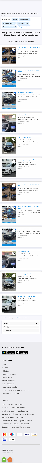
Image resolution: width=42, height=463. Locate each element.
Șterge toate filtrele (24, 27)
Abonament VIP (7, 377)
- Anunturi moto (12, 417)
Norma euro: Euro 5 (8, 27)
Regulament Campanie (10, 393)
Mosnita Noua (24, 19)
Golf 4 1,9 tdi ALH (23, 115)
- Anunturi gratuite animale (17, 421)
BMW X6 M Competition (25, 92)
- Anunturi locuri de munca (15, 411)
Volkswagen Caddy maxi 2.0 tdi (27, 160)
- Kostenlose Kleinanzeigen (16, 427)
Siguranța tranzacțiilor (10, 387)
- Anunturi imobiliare (13, 408)
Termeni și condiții (8, 381)
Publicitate (5, 371)
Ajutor (4, 365)
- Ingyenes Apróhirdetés (16, 424)
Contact (5, 368)
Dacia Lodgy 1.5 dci (24, 137)
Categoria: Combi (8, 23)
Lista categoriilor (8, 384)
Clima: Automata (22, 23)
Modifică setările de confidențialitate (15, 390)
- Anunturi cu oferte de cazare (18, 414)
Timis (14, 19)
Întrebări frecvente (9, 374)
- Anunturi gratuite (12, 405)
